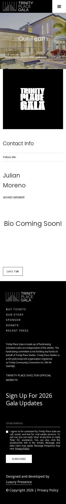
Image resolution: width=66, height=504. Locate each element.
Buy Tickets (16, 309)
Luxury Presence (19, 482)
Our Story (15, 314)
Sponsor (13, 320)
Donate (12, 325)
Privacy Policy (22, 448)
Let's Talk (13, 271)
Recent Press (17, 330)
